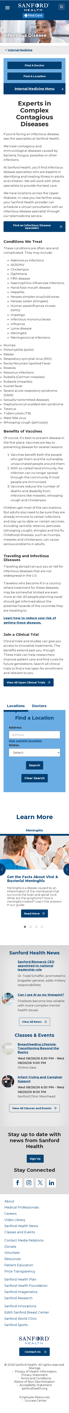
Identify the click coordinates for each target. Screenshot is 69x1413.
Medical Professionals (21, 1207)
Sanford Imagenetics (21, 1292)
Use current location (25, 741)
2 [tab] (31, 927)
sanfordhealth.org (34, 1388)
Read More (32, 913)
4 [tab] (42, 927)
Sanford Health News (21, 1226)
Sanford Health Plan (20, 1279)
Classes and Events (19, 1232)
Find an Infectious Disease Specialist (32, 227)
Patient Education (18, 1265)
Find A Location (35, 76)
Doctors (39, 706)
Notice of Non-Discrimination (34, 1381)
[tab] (16, 707)
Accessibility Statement (35, 1385)
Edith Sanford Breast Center (26, 1312)
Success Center (36, 1400)
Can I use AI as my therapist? (41, 994)
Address (15, 727)
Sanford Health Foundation (26, 1286)
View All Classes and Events (31, 1108)
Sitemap (34, 1368)
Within (14, 745)
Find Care (34, 15)
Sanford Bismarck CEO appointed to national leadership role (36, 965)
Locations (16, 706)
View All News (32, 1021)
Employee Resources (34, 1397)
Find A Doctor (34, 65)
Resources (12, 1259)
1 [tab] (25, 927)
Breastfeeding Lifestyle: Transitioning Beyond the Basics (38, 1048)
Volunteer (12, 1253)
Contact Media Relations (24, 1240)
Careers (10, 1214)
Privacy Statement (34, 1375)
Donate (10, 1247)
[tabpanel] (34, 877)
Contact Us (33, 1351)
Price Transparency (19, 1271)
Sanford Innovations (20, 1306)
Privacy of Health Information (36, 1371)
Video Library (14, 1220)
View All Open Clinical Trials (26, 682)
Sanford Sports (16, 1325)
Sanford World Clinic (20, 1319)
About (9, 1201)
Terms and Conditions (35, 1378)
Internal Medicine (20, 50)
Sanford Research (18, 1298)
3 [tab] (36, 927)
